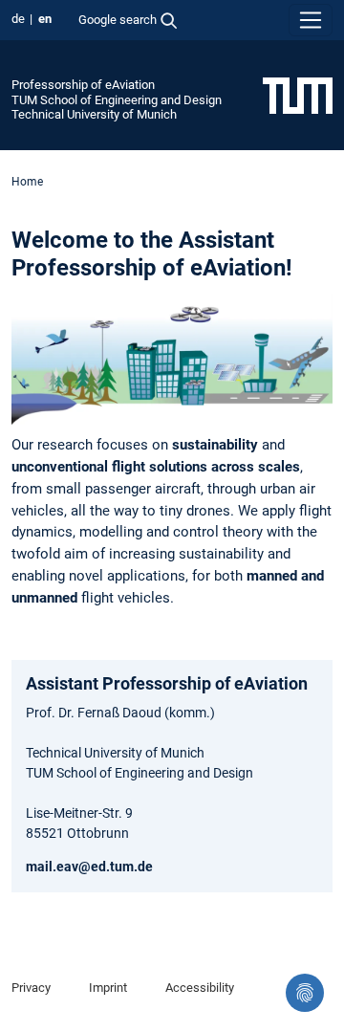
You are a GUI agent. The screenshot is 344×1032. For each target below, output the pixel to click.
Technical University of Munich (94, 114)
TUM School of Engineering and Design (116, 100)
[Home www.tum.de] (298, 94)
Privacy (31, 987)
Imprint (108, 987)
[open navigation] (311, 20)
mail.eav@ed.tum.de (89, 866)
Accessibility (199, 987)
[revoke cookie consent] (305, 993)
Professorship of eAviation (83, 84)
